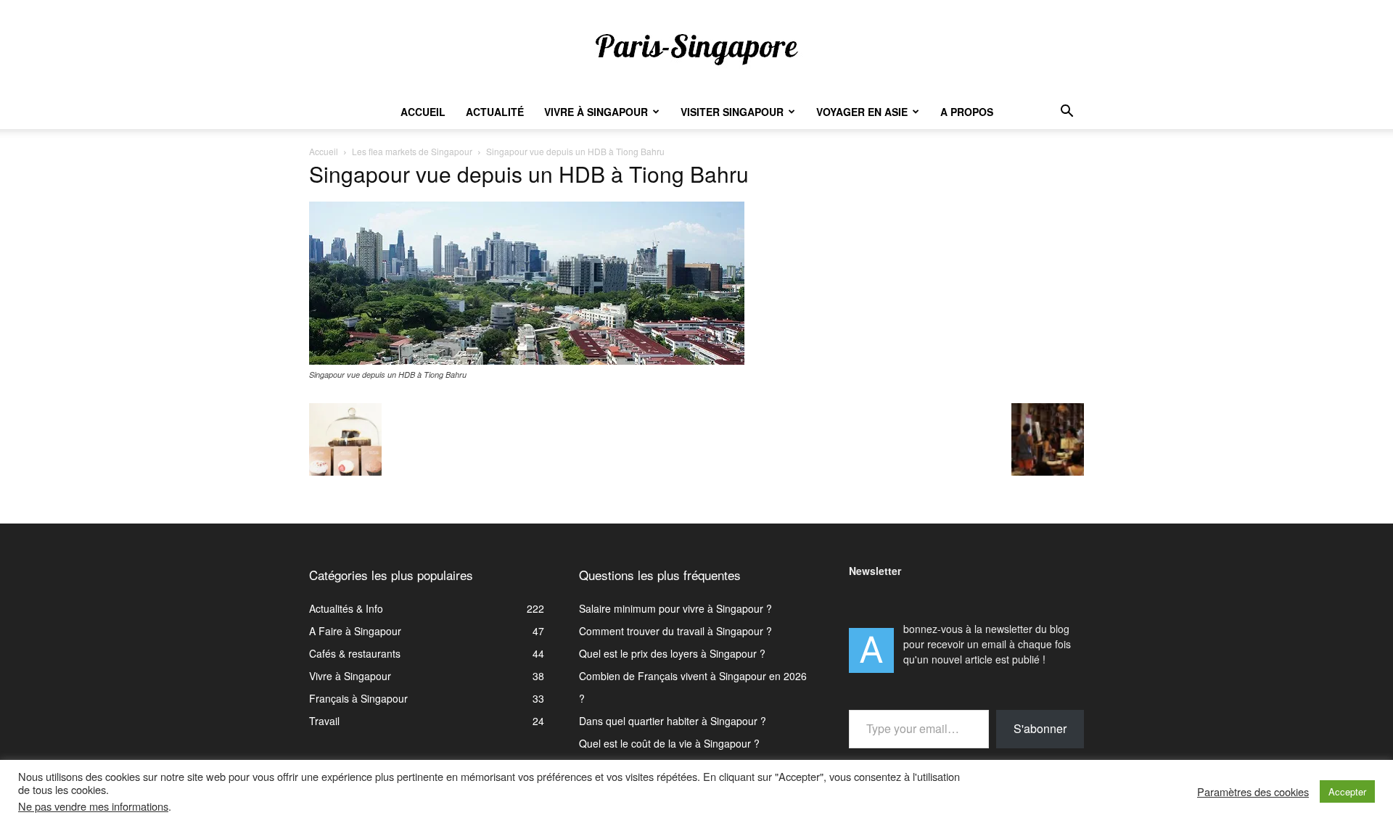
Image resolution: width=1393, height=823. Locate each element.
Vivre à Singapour (596, 111)
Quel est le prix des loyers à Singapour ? (672, 653)
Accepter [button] (1347, 791)
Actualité (495, 111)
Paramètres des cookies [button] (1253, 791)
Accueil (422, 111)
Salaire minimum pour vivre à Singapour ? (675, 608)
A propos (966, 111)
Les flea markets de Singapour (412, 151)
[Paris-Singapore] (696, 48)
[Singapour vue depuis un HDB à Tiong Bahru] (526, 360)
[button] (1066, 113)
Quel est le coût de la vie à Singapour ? (669, 743)
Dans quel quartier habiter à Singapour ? (672, 721)
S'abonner (1040, 728)
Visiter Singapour (732, 111)
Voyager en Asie (862, 111)
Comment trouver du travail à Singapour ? (675, 631)
